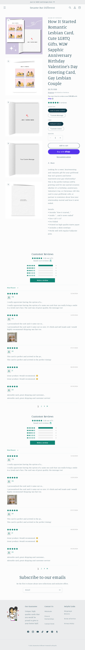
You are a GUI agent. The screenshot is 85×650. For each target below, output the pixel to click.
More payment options (64, 157)
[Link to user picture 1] (12, 337)
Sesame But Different (39, 645)
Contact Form (49, 624)
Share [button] (52, 163)
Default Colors (55, 124)
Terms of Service (70, 619)
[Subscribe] (59, 590)
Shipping (51, 92)
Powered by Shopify (51, 645)
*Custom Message (56, 115)
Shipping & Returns (68, 612)
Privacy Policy (69, 623)
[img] (12, 294)
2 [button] (41, 406)
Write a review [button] (42, 280)
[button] (4, 7)
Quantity (51, 133)
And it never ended (57, 110)
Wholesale (48, 611)
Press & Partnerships (49, 617)
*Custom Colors (56, 129)
